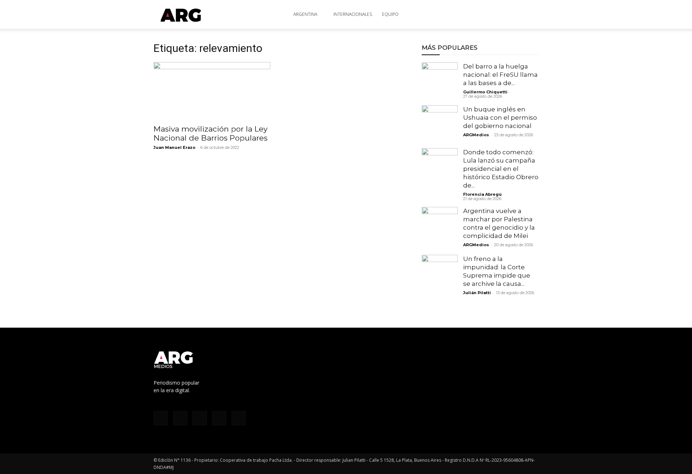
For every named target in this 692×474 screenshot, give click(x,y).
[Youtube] (510, 14)
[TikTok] (486, 14)
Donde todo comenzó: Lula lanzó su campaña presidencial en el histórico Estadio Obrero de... (500, 169)
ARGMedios (476, 134)
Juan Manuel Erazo (174, 147)
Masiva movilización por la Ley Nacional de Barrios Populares (210, 133)
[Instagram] (474, 14)
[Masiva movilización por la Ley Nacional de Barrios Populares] (212, 91)
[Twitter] (498, 14)
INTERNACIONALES (352, 14)
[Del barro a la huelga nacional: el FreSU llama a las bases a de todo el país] (440, 80)
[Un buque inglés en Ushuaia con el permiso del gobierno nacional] (440, 123)
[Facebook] (462, 14)
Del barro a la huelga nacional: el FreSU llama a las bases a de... (500, 75)
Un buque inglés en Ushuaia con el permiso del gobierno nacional (500, 117)
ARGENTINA (305, 14)
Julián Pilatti (477, 292)
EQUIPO (390, 14)
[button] (529, 15)
